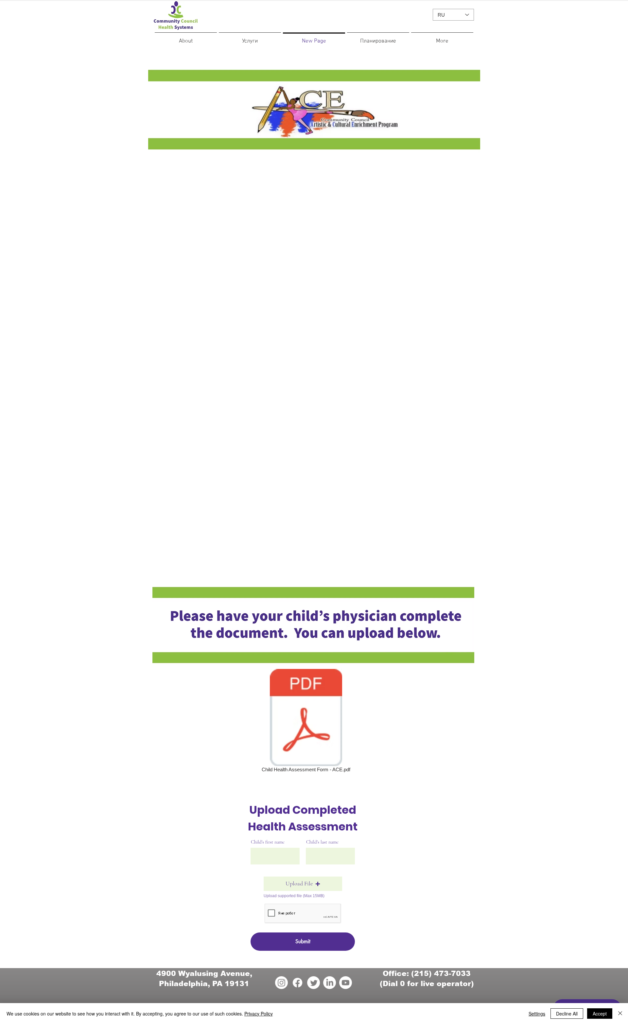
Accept (600, 1013)
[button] (303, 884)
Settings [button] (537, 1013)
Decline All (567, 1013)
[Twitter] (313, 982)
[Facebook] (297, 982)
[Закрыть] (620, 1013)
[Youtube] (345, 982)
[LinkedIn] (329, 982)
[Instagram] (281, 982)
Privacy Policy (258, 1013)
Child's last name (322, 842)
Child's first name (268, 842)
